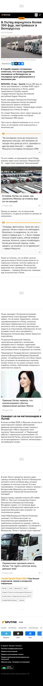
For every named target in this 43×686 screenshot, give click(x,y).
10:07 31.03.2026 (6, 32)
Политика (12, 628)
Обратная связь (6, 662)
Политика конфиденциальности (12, 648)
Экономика (33, 628)
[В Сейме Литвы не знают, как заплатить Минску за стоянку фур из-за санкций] (21, 179)
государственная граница (9, 600)
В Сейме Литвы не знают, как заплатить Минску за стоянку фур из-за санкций (20, 199)
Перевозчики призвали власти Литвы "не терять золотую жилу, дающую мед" (19, 566)
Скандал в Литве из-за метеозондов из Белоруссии (17, 592)
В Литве (4, 588)
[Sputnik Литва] (6, 16)
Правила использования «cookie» (12, 654)
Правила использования (9, 651)
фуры (25, 588)
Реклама (12, 646)
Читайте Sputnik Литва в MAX (14, 578)
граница (21, 600)
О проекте (4, 646)
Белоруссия (18, 588)
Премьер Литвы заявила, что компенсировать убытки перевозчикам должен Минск (17, 403)
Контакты (18, 646)
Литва (10, 588)
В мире (3, 628)
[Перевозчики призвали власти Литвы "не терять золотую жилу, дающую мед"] (21, 547)
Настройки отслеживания (21, 662)
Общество (22, 628)
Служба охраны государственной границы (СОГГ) (16, 596)
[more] (39, 152)
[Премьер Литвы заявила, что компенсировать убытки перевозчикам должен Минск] (21, 384)
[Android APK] (7, 667)
